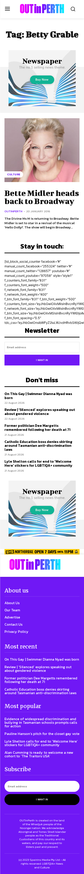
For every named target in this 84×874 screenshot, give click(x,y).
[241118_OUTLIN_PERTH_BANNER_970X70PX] (42, 551)
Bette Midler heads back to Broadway (41, 197)
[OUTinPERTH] (42, 8)
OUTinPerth (13, 211)
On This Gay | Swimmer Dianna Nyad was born (38, 395)
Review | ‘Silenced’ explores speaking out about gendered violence (39, 411)
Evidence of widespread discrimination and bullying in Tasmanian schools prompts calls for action (40, 722)
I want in (42, 360)
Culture (13, 174)
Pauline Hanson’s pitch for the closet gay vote (42, 733)
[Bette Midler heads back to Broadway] (42, 150)
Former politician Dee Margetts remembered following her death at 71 (37, 427)
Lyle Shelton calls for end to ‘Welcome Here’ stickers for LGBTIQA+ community (38, 463)
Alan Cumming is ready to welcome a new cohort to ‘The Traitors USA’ (38, 754)
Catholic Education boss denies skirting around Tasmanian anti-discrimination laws (38, 445)
